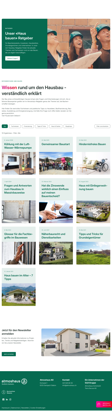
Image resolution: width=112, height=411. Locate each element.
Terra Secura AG (91, 388)
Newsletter (25, 408)
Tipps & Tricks (41, 126)
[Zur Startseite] (14, 382)
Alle (5, 126)
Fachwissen (15, 126)
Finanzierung (28, 126)
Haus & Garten (55, 126)
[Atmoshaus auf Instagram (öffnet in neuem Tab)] (3, 399)
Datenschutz (15, 408)
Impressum (6, 408)
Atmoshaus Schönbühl (93, 386)
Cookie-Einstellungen (37, 408)
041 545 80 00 (67, 383)
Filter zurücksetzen (102, 126)
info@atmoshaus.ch (69, 385)
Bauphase (69, 126)
